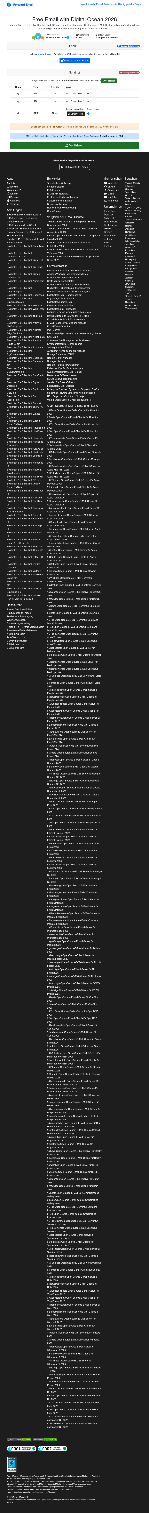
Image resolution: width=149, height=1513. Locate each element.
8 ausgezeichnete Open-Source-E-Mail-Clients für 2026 (73, 1103)
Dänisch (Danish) (132, 198)
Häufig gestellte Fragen (130, 4)
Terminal (14, 204)
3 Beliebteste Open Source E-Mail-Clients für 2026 (70, 1355)
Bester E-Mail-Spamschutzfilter (63, 277)
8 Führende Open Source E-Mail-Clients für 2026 (73, 1271)
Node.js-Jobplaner (56, 361)
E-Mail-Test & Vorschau (59, 326)
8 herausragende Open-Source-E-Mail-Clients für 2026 (72, 1089)
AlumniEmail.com (16, 633)
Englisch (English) (133, 207)
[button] (88, 113)
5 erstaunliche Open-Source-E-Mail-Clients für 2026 (71, 936)
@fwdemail (113, 190)
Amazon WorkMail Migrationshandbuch (67, 274)
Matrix (110, 193)
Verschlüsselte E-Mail (91, 4)
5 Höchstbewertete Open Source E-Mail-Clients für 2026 (73, 1257)
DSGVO (108, 228)
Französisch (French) (130, 215)
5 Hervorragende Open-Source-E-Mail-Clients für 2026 (72, 502)
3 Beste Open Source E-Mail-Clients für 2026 (74, 810)
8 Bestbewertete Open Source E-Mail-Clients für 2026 (72, 866)
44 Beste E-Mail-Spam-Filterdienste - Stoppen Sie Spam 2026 (73, 258)
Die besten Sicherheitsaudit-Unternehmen (69, 288)
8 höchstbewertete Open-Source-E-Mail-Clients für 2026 (73, 1061)
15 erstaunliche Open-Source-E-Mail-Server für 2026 (74, 1124)
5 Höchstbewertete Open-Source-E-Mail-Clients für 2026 (73, 474)
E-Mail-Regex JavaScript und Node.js (66, 322)
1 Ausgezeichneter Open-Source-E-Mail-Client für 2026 (72, 516)
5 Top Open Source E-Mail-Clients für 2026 (71, 1215)
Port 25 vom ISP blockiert (20, 599)
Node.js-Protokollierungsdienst (63, 364)
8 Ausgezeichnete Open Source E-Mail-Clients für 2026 (73, 712)
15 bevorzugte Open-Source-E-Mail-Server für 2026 (70, 957)
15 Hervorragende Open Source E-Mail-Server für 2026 (72, 691)
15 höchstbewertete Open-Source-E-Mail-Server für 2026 (73, 1054)
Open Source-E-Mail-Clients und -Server (73, 405)
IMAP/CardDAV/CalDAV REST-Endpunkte (69, 312)
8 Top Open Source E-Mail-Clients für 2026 (72, 1411)
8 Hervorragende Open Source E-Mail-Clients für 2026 (72, 698)
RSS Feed (112, 200)
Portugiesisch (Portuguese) (131, 267)
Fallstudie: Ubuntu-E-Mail (60, 305)
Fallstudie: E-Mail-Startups (60, 385)
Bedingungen (111, 225)
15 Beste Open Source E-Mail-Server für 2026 (72, 803)
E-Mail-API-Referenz (58, 193)
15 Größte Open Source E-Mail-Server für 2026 (72, 747)
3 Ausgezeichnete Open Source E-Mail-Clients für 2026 (73, 1299)
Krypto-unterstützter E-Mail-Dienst (64, 343)
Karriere (108, 246)
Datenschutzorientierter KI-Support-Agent (68, 291)
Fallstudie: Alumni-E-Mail (60, 302)
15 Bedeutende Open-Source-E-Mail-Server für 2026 (71, 523)
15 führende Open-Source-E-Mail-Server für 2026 (74, 1068)
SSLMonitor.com (15, 647)
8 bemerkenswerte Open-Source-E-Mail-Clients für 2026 (73, 1117)
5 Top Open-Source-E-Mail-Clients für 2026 (72, 628)
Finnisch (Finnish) (133, 210)
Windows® (12, 186)
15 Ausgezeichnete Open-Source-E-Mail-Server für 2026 (73, 509)
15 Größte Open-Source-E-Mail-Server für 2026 (72, 551)
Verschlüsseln (76, 113)
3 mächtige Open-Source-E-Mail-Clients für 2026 (73, 991)
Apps (10, 178)
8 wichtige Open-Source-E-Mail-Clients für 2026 (74, 978)
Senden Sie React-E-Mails (61, 382)
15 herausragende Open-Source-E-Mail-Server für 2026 (73, 1082)
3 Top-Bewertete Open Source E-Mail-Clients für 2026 (72, 1229)
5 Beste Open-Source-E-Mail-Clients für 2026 (73, 614)
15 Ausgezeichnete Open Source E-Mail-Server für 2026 (73, 705)
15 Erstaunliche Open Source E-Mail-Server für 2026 (71, 733)
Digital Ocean (44, 53)
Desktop (14, 197)
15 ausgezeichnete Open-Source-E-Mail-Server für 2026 (73, 1096)
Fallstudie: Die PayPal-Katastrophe (65, 368)
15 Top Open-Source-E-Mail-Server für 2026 (73, 425)
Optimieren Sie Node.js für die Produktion (68, 340)
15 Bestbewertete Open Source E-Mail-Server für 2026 (72, 663)
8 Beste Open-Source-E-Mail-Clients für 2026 (73, 418)
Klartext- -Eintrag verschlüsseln (25, 626)
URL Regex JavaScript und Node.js (65, 396)
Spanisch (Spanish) (129, 279)
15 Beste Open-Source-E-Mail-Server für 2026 (74, 411)
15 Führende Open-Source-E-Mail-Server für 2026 (73, 481)
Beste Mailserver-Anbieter (60, 281)
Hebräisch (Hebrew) (129, 224)
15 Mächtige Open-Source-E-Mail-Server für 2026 (74, 593)
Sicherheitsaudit (55, 186)
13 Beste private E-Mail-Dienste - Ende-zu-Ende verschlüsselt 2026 (72, 230)
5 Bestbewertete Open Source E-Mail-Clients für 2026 (72, 838)
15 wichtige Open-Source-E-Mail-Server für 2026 (71, 971)
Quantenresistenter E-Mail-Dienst (64, 371)
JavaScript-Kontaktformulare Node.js (66, 350)
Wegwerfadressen (16, 619)
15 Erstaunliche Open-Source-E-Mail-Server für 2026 (71, 537)
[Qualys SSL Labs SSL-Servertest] (19, 1439)
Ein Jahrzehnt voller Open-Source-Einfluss (69, 270)
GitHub (111, 186)
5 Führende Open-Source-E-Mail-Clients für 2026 (73, 488)
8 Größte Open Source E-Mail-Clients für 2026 (72, 754)
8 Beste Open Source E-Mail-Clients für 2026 (73, 1397)
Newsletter (113, 183)
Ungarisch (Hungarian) (130, 230)
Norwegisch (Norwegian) (130, 258)
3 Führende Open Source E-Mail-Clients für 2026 (73, 684)
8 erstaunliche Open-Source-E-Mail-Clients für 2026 (73, 1131)
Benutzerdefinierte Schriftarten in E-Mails (68, 316)
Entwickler (53, 178)
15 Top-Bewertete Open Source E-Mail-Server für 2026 (72, 1222)
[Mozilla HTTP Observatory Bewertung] (45, 1439)
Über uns (108, 214)
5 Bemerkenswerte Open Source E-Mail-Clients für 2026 (73, 1313)
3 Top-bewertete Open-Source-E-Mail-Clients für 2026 (72, 446)
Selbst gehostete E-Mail (59, 200)
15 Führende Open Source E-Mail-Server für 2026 (74, 677)
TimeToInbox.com (16, 637)
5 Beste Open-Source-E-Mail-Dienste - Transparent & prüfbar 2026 (73, 237)
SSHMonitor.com (15, 644)
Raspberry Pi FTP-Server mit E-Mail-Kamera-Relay (26, 240)
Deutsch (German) (133, 219)
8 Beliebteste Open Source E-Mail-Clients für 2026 (74, 656)
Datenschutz (110, 4)
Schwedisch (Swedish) (130, 285)
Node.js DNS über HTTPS (60, 354)
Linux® (14, 193)
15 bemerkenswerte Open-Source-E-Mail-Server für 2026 (73, 1110)
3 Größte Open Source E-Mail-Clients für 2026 (73, 1341)
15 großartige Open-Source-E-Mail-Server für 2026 (70, 943)
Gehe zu (129, 46)
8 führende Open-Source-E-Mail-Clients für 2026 (73, 1075)
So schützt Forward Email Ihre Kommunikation (71, 392)
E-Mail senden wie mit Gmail (21, 225)
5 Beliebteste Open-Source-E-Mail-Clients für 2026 (73, 460)
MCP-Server (53, 329)
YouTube (112, 197)
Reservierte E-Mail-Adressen (22, 630)
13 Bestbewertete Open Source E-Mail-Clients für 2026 (72, 670)
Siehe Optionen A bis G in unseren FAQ (103, 136)
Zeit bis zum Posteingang (20, 616)
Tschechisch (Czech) (130, 194)
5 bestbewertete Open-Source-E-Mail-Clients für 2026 (72, 1033)
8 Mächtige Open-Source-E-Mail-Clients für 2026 (73, 600)
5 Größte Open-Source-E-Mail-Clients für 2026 (71, 558)
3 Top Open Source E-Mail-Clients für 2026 (73, 824)
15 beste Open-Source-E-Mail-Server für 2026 (72, 998)
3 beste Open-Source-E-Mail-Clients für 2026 (72, 1005)
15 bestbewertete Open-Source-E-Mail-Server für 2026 (72, 1026)
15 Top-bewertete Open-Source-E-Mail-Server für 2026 (72, 439)
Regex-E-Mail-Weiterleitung (61, 207)
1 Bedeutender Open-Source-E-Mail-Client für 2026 (74, 530)
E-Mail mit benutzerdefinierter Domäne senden (22, 219)
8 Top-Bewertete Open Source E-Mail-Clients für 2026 (72, 1425)
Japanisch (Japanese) (130, 246)
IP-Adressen (53, 190)
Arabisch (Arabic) (132, 182)
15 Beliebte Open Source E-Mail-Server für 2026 (73, 761)
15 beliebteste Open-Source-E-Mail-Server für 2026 (74, 1040)
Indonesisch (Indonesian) (130, 236)
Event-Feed (110, 211)
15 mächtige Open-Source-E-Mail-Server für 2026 (73, 984)
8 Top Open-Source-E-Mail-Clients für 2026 (73, 432)
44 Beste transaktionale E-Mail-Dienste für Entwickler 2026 (69, 244)
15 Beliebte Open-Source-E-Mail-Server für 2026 (72, 565)
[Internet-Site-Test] (22, 1448)
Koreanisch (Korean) (130, 252)
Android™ (15, 190)
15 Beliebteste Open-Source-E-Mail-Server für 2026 (74, 453)
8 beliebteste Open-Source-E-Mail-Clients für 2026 (74, 1047)
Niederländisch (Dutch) (131, 203)
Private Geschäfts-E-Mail (19, 609)
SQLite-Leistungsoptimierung (62, 378)
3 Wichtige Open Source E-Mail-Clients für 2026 (73, 782)
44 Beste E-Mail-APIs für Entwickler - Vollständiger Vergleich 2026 (73, 251)
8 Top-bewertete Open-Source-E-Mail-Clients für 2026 (72, 642)
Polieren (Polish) (132, 262)
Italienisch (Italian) (133, 240)
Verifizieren (110, 80)
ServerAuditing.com (17, 640)
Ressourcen (14, 605)
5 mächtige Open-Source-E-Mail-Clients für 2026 (72, 1187)
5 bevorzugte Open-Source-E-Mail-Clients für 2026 (74, 964)
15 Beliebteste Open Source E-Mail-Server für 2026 (73, 845)
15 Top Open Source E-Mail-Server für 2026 (74, 817)
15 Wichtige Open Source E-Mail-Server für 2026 (73, 775)
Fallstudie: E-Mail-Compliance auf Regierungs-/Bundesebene (64, 296)
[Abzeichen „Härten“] (12, 1463)
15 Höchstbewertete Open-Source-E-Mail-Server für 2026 (73, 467)
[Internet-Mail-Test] (52, 1448)
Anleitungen (14, 210)
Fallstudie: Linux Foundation (61, 309)
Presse (107, 242)
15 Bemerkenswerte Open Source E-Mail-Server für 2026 (73, 719)
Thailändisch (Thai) (130, 291)
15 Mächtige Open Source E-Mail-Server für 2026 (73, 789)
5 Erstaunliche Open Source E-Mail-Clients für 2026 (71, 1327)
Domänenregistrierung (18, 623)
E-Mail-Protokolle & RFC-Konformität (66, 319)
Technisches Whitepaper (60, 183)
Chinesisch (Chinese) (130, 187)
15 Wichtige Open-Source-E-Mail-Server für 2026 (69, 579)
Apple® (11, 183)
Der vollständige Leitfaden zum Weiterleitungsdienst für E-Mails (74, 335)
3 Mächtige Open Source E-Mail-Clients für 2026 (73, 796)
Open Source (54, 211)
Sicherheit (109, 218)
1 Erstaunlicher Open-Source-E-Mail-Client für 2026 (74, 544)
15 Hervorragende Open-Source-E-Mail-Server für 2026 (73, 495)
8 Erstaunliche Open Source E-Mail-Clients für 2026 (71, 740)
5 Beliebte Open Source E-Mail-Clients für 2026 (73, 768)
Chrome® (15, 200)
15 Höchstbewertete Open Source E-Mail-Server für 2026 (73, 1250)
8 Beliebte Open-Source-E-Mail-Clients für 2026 (71, 572)
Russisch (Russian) (129, 273)
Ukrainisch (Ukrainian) (130, 301)
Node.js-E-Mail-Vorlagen (59, 357)
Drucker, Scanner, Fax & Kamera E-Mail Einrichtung (25, 233)
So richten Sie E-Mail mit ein (25, 247)
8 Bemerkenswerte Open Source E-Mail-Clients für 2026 (73, 726)
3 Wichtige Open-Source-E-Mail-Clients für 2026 (74, 586)
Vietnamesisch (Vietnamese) (131, 307)
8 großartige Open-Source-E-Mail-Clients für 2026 (74, 950)
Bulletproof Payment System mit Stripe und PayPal (73, 389)
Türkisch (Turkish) (133, 296)
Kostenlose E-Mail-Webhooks (62, 197)
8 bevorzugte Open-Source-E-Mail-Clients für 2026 (74, 1159)
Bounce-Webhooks (57, 204)
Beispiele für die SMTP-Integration (24, 214)
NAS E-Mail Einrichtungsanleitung (24, 228)
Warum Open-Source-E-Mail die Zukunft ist (69, 399)
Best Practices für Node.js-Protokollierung (68, 284)
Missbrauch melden (110, 237)
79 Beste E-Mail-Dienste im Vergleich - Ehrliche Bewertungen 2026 (71, 223)
